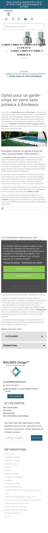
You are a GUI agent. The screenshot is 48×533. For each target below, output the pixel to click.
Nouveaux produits (12, 457)
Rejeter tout (24, 276)
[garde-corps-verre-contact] (11, 329)
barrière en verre (33, 192)
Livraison (8, 470)
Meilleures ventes (11, 461)
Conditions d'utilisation (13, 477)
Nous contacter (15, 396)
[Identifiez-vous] (18, 18)
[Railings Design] (8, 12)
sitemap (7, 516)
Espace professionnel (13, 487)
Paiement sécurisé (12, 484)
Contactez (4, 199)
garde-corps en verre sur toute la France (24, 46)
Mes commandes (10, 408)
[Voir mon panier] (25, 18)
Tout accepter (24, 269)
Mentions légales (11, 474)
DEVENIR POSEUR (12, 513)
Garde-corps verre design (15, 507)
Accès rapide (14, 403)
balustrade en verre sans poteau (14, 157)
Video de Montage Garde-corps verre (20, 497)
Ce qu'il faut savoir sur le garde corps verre (22, 500)
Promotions (10, 346)
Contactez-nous (11, 464)
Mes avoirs (7, 410)
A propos (8, 480)
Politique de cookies (11, 262)
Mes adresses (9, 413)
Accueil (7, 467)
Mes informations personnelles (16, 416)
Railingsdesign (41, 310)
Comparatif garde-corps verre (17, 503)
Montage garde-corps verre (16, 510)
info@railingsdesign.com (16, 382)
